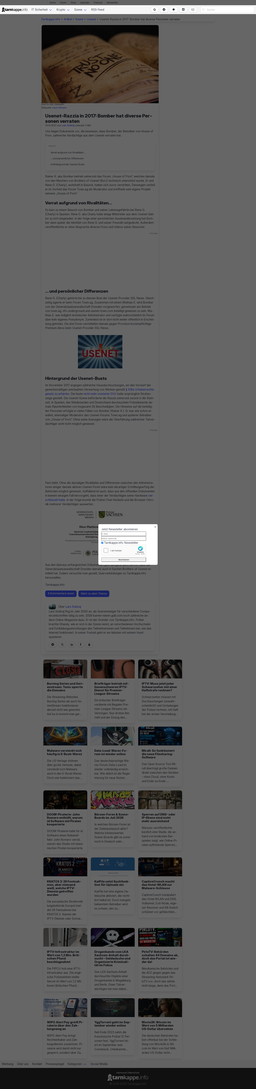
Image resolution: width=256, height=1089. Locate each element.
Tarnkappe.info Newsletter (121, 542)
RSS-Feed (97, 9)
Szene (78, 9)
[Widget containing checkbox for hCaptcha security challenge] (123, 550)
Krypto (60, 9)
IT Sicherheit (39, 9)
